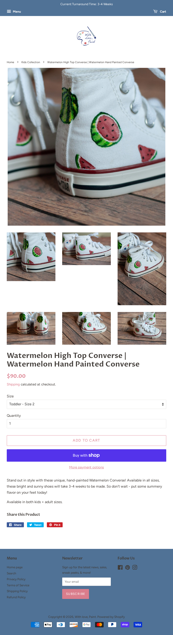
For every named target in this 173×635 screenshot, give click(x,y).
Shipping (13, 384)
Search (11, 573)
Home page (15, 567)
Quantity (14, 415)
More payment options (86, 467)
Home (10, 62)
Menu (16, 12)
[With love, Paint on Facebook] (120, 568)
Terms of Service (18, 585)
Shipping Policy (17, 591)
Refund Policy (16, 597)
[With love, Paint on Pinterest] (127, 568)
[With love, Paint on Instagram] (134, 568)
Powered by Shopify (111, 617)
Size (10, 396)
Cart (162, 12)
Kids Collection (30, 62)
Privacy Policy (16, 579)
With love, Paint (85, 617)
